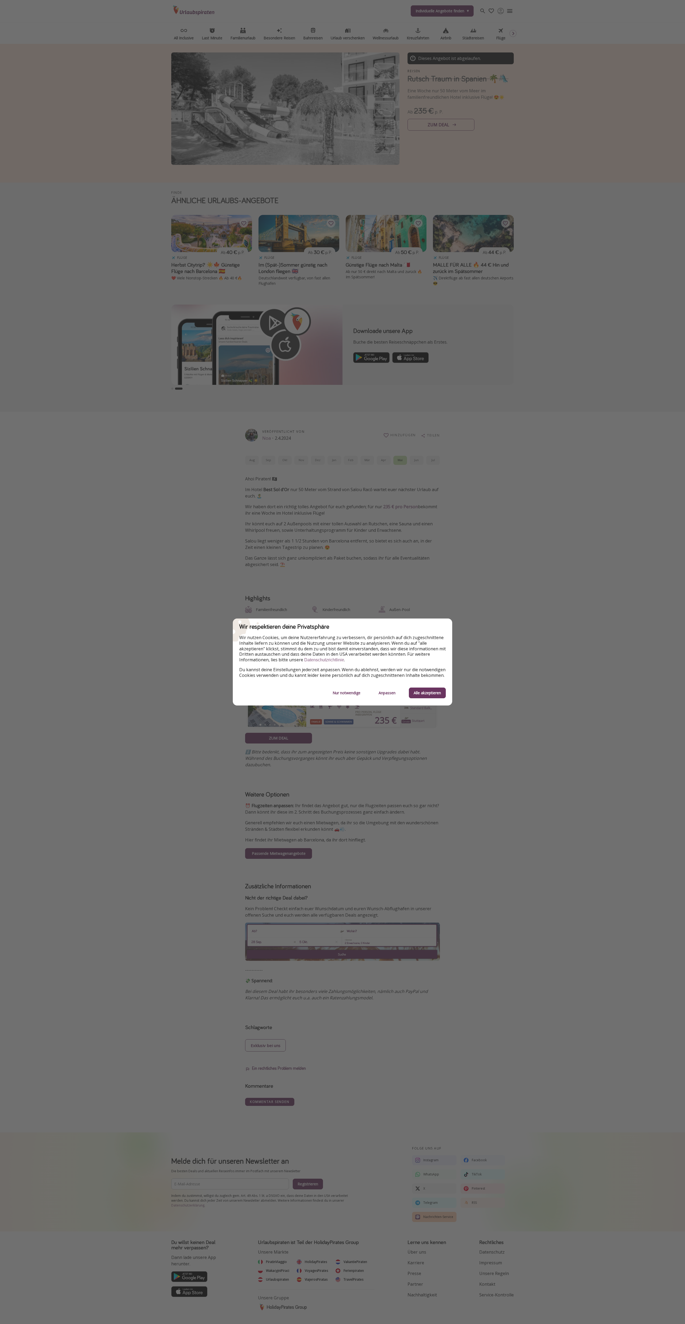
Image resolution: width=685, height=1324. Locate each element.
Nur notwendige (346, 692)
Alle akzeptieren (427, 692)
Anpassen (387, 692)
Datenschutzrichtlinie (324, 660)
